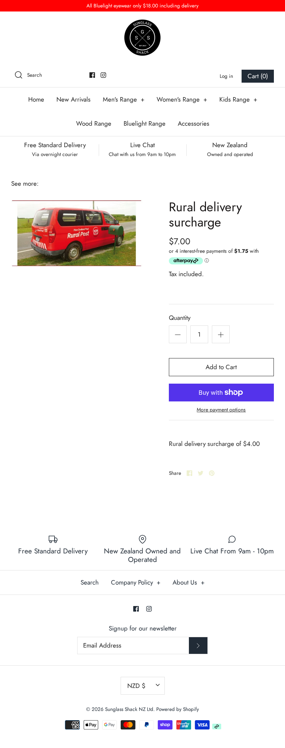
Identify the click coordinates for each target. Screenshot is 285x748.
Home (36, 99)
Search (90, 582)
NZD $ (136, 685)
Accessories (193, 123)
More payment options (221, 410)
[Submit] (198, 645)
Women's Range (182, 99)
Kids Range (238, 99)
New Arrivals (73, 99)
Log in (226, 76)
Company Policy (135, 582)
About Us (188, 582)
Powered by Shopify (177, 709)
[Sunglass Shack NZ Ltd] (142, 37)
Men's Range (123, 99)
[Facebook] (92, 75)
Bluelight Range (145, 123)
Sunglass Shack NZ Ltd (129, 709)
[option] (76, 233)
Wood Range (93, 123)
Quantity (179, 318)
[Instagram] (103, 75)
